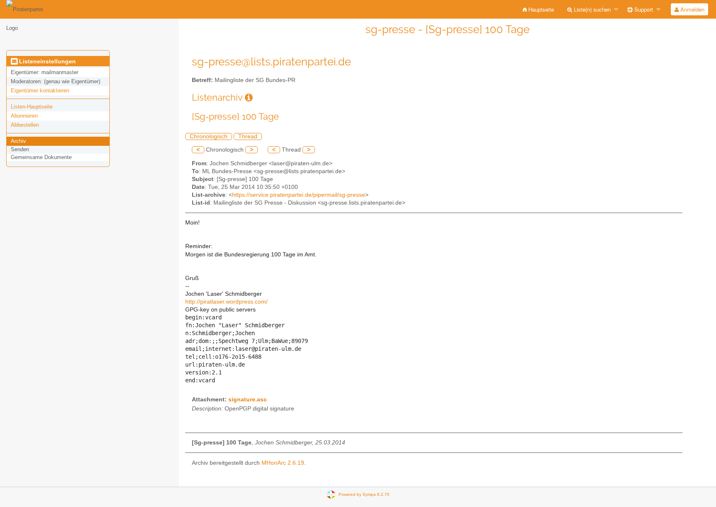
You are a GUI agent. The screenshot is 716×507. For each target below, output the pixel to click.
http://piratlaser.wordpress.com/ (226, 302)
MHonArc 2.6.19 (282, 463)
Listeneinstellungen (46, 61)
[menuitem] (538, 9)
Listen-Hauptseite (32, 107)
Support (643, 9)
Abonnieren (24, 116)
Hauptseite (540, 9)
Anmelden (691, 9)
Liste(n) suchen (591, 9)
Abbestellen (25, 125)
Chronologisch (208, 136)
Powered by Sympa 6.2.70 (364, 494)
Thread (247, 136)
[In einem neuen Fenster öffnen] (249, 97)
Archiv (18, 141)
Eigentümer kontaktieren (40, 90)
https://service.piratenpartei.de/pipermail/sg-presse (298, 195)
